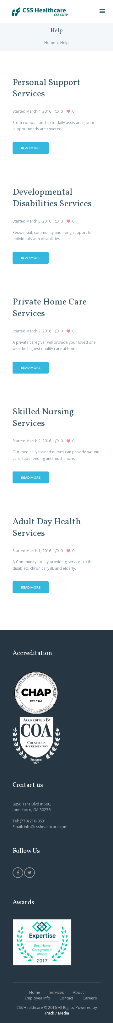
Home (49, 42)
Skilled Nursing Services (43, 418)
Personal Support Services (46, 89)
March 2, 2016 (38, 331)
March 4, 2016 (38, 111)
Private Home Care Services (50, 308)
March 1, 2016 (38, 550)
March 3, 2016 (38, 221)
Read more (30, 148)
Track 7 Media (56, 1013)
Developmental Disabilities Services (52, 198)
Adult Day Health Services (47, 528)
